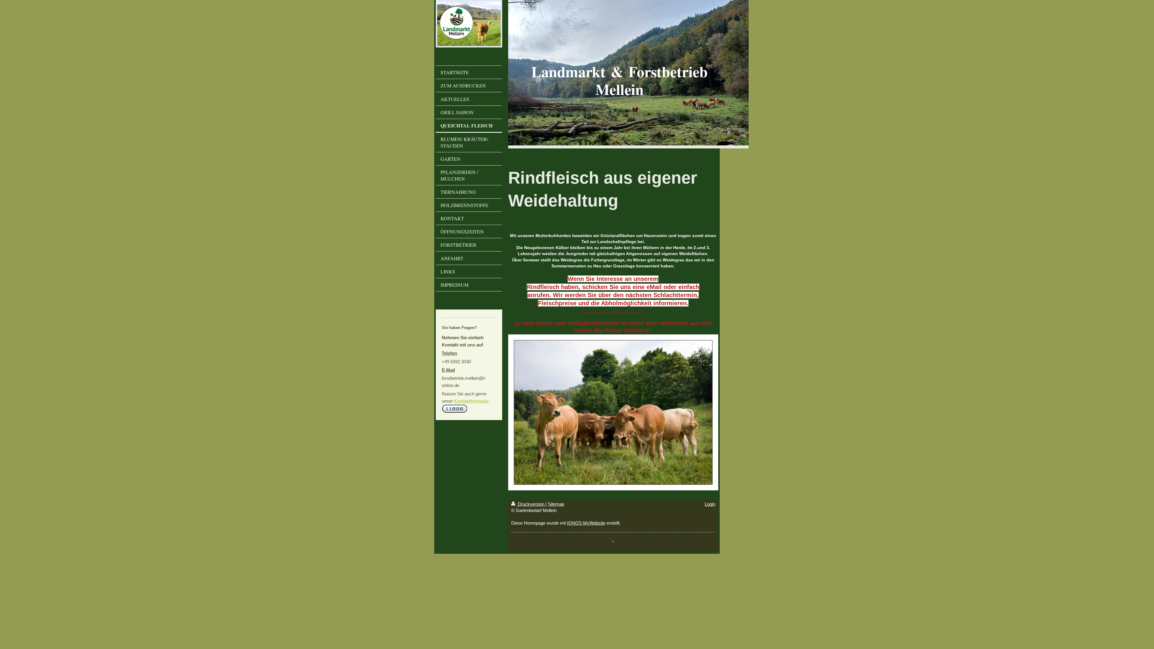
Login (710, 504)
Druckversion (531, 504)
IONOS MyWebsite (586, 523)
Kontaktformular (471, 401)
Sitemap (556, 504)
